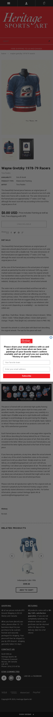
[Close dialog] (51, 337)
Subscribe (26, 376)
